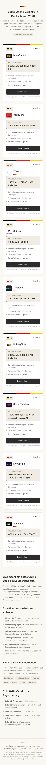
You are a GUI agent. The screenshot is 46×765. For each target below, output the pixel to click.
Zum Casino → (23, 92)
